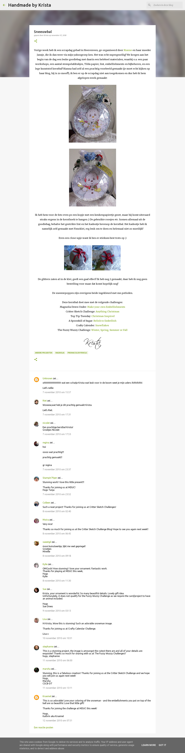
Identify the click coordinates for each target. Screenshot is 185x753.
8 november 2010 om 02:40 (57, 511)
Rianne (128, 50)
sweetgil (47, 542)
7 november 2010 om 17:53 (57, 434)
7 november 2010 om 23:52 (57, 494)
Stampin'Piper (50, 477)
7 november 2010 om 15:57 (57, 392)
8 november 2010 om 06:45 (57, 533)
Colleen (46, 502)
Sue (44, 589)
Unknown (47, 378)
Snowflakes (102, 325)
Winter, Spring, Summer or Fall (109, 330)
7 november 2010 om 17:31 (57, 414)
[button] (35, 41)
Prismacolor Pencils (77, 353)
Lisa (45, 619)
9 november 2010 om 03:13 (57, 610)
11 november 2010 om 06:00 (57, 660)
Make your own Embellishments (106, 306)
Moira (46, 519)
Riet (45, 400)
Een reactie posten (43, 727)
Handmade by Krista (29, 5)
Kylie (45, 564)
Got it (162, 745)
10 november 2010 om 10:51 (57, 638)
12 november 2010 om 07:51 (57, 720)
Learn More (148, 745)
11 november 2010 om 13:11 (57, 688)
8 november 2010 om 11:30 (57, 580)
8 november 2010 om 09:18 (57, 555)
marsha (47, 668)
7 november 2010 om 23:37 (57, 469)
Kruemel (47, 696)
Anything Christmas (107, 311)
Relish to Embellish (104, 320)
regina (46, 442)
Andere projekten (43, 353)
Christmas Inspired (102, 316)
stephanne (48, 646)
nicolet (46, 423)
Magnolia (60, 353)
